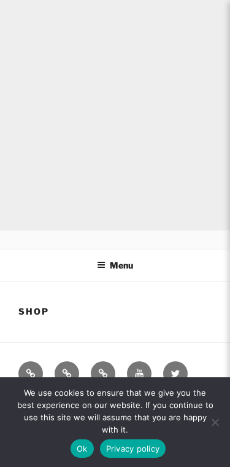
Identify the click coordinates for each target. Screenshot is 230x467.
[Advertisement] (115, 115)
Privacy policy (133, 448)
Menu (121, 265)
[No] (215, 422)
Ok (82, 448)
